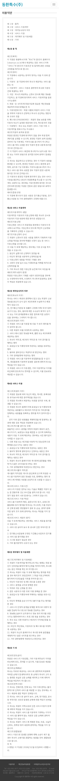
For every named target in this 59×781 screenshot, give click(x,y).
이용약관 (12, 764)
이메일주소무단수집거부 (42, 764)
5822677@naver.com (11, 770)
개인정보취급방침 (24, 764)
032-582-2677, (13, 768)
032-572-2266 (24, 768)
